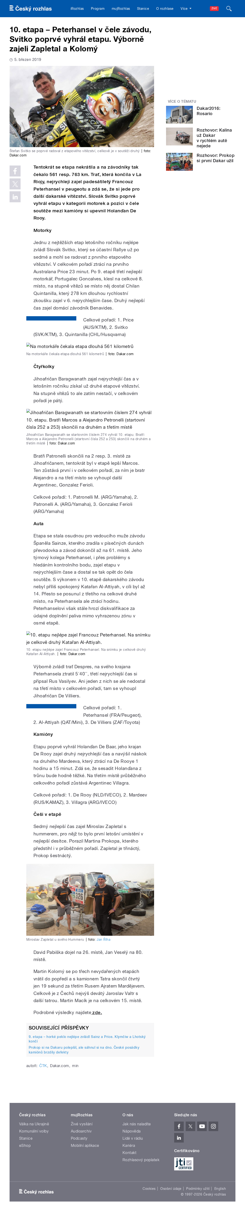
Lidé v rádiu (132, 1138)
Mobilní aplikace (85, 1145)
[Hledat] (229, 8)
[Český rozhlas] (31, 8)
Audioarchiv (81, 1131)
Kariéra (128, 1145)
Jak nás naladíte (136, 1124)
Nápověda (131, 1131)
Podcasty (79, 1138)
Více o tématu (182, 101)
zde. (96, 1012)
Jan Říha (103, 939)
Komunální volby (34, 1131)
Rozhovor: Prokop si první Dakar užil (215, 158)
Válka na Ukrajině (34, 1124)
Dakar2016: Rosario (208, 111)
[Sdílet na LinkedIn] (15, 196)
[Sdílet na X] (15, 183)
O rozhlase (165, 9)
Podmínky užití (198, 1189)
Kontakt (129, 1152)
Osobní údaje (171, 1189)
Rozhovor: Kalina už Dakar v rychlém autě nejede (214, 138)
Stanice (143, 9)
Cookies (149, 1189)
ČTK (43, 1065)
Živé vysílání (81, 1124)
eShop (25, 1145)
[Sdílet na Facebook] (15, 171)
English (220, 1189)
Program (98, 9)
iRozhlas (77, 9)
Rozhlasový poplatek (140, 1160)
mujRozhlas (121, 9)
